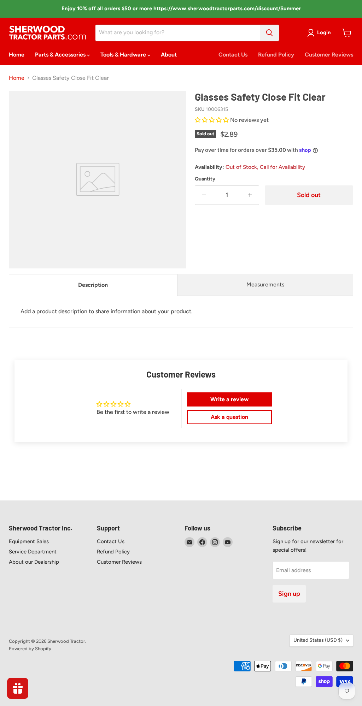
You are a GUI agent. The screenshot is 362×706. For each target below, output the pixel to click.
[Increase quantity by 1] (250, 195)
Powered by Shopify (30, 648)
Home (16, 54)
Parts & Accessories (61, 54)
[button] (212, 120)
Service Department (33, 551)
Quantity (205, 179)
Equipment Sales (29, 541)
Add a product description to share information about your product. (107, 311)
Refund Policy (276, 54)
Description (93, 284)
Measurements (265, 284)
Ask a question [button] (229, 417)
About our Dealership (34, 562)
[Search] (269, 33)
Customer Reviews (329, 54)
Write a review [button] (229, 399)
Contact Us (232, 54)
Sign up (289, 594)
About (169, 54)
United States (318, 640)
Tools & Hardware (123, 54)
